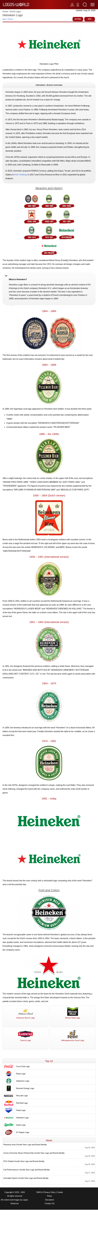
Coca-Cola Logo (23, 1066)
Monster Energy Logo (25, 1088)
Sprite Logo (21, 1125)
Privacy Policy (50, 1192)
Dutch (10, 19)
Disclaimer (49, 1200)
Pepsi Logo (20, 1074)
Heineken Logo (22, 1118)
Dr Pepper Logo (22, 1132)
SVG (89, 19)
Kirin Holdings (20, 175)
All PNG (78, 19)
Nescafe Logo (22, 1095)
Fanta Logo (20, 1110)
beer (4, 19)
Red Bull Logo (22, 1103)
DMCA (39, 1192)
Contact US (49, 1203)
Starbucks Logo (22, 1081)
